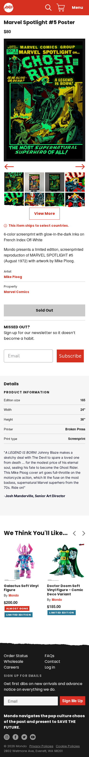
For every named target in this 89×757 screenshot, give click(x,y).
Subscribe (70, 356)
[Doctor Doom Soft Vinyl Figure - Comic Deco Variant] (66, 561)
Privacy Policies (41, 746)
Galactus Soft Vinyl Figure (21, 587)
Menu (77, 7)
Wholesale (13, 661)
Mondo (14, 595)
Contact (52, 661)
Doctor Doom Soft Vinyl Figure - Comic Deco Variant (65, 590)
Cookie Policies (68, 746)
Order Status (16, 656)
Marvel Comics (16, 292)
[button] (74, 533)
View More (44, 213)
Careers (11, 667)
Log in (50, 667)
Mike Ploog (13, 277)
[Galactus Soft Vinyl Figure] (23, 561)
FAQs (49, 656)
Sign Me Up (72, 700)
